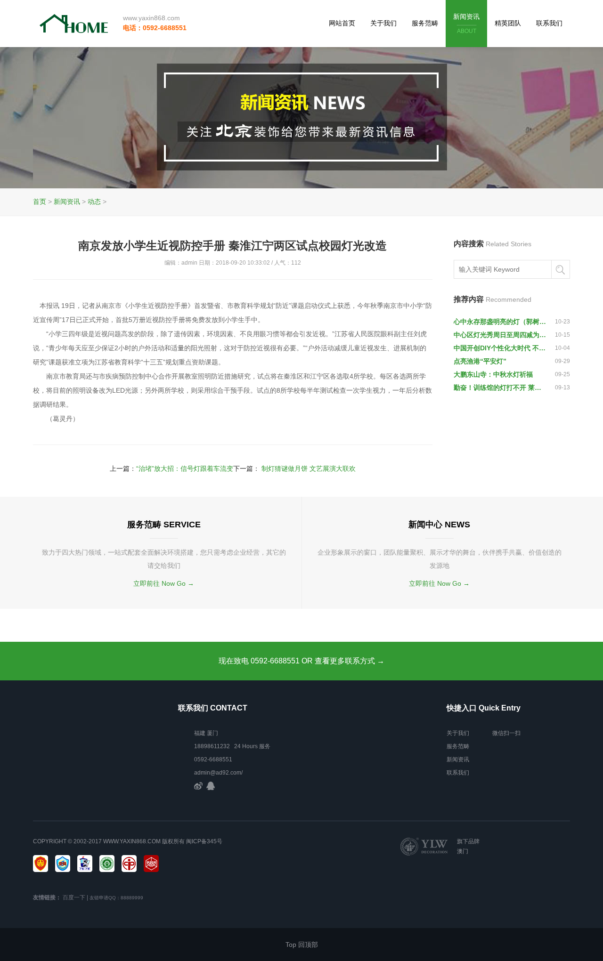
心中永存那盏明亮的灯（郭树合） (500, 321)
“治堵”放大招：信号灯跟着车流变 (184, 468)
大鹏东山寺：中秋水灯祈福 (493, 374)
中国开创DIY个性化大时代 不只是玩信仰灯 (500, 348)
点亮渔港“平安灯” (480, 361)
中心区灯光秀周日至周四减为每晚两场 (500, 335)
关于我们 (383, 23)
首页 (39, 201)
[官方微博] (198, 786)
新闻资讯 (466, 23)
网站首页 (342, 23)
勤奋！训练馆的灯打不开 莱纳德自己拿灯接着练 (500, 387)
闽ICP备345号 (204, 841)
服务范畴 (425, 23)
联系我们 (549, 23)
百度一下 (74, 897)
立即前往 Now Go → (163, 583)
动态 (94, 201)
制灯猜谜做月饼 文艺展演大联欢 (308, 468)
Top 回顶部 (301, 944)
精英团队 (508, 23)
